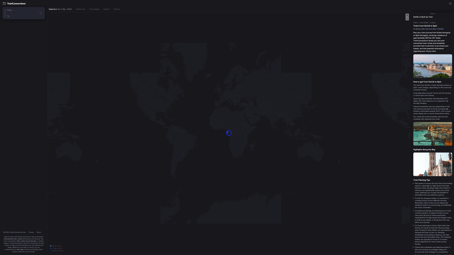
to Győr (433, 22)
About (39, 232)
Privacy (31, 232)
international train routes (13, 239)
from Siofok (424, 22)
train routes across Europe (26, 241)
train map (20, 249)
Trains (415, 22)
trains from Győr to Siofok (434, 29)
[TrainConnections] (14, 3)
